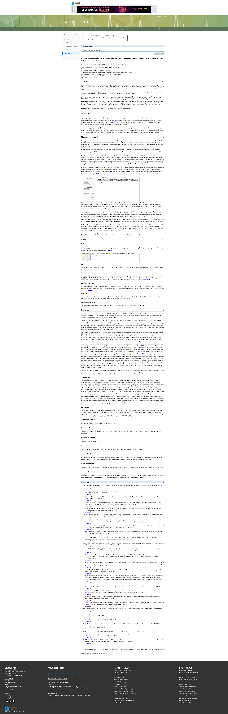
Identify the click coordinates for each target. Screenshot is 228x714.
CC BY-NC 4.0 (81, 688)
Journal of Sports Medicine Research (188, 693)
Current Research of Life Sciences (187, 691)
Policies (115, 29)
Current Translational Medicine (186, 670)
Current (78, 29)
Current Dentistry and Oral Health (187, 689)
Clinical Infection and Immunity (121, 698)
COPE (49, 671)
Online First (94, 29)
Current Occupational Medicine (186, 702)
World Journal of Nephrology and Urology (124, 689)
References (67, 57)
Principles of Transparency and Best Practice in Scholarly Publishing (64, 673)
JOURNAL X (8, 677)
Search (162, 29)
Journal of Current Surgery (120, 686)
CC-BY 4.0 (83, 686)
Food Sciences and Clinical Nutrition (188, 679)
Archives (85, 29)
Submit (102, 29)
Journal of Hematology (119, 696)
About (70, 29)
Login (164, 16)
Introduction (67, 42)
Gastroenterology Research (120, 684)
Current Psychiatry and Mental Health (188, 682)
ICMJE (49, 670)
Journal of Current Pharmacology (187, 686)
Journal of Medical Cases (120, 675)
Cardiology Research (77, 22)
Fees (108, 29)
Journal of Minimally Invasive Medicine (188, 696)
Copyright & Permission (126, 29)
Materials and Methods (70, 46)
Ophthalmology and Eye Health (186, 675)
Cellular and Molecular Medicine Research (124, 700)
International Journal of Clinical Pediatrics (124, 691)
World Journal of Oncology (120, 672)
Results (66, 49)
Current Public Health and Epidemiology (188, 672)
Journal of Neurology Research (121, 679)
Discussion (67, 53)
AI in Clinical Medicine (119, 702)
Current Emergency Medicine (186, 684)
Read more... (51, 689)
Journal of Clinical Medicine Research (123, 670)
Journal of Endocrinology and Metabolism (124, 682)
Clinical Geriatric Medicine (185, 700)
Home (64, 29)
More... (49, 675)
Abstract (66, 39)
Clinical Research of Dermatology (187, 677)
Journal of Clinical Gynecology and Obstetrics (125, 693)
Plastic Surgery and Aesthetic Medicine (188, 698)
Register (158, 16)
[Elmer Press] (75, 3)
